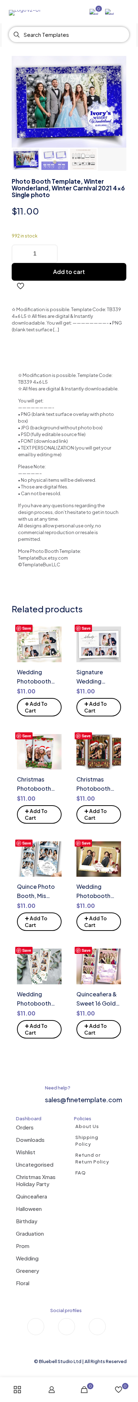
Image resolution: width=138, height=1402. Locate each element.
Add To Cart (36, 706)
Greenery (27, 1270)
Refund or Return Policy (92, 1158)
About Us (87, 1126)
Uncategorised (34, 1164)
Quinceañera (31, 1196)
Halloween (29, 1208)
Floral (22, 1283)
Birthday (27, 1221)
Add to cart (69, 271)
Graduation (30, 1233)
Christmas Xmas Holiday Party (36, 1180)
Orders (25, 1127)
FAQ (80, 1172)
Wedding (27, 1258)
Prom (22, 1245)
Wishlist (25, 1152)
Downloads (30, 1139)
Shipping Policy (86, 1140)
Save (26, 628)
